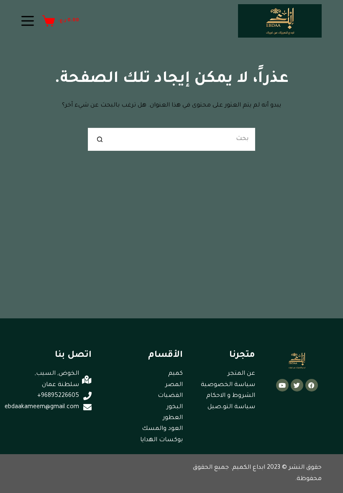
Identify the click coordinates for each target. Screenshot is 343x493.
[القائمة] (27, 21)
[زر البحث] (99, 139)
